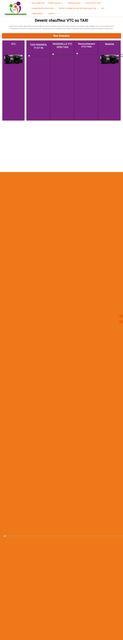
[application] (63, 3)
